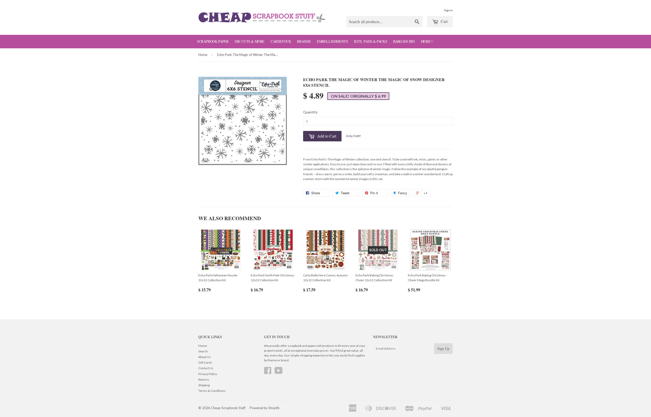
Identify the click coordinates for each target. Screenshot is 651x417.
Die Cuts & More (249, 41)
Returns (203, 379)
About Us (204, 357)
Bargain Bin (404, 41)
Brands (304, 41)
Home (202, 55)
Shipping (204, 385)
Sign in (448, 10)
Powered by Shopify (265, 408)
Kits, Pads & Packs (370, 41)
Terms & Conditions (212, 391)
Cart (444, 21)
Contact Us (205, 368)
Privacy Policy (207, 374)
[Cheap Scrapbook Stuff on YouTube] (279, 372)
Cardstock (281, 41)
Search (203, 351)
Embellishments (332, 41)
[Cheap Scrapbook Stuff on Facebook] (268, 372)
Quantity (310, 112)
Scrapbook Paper (213, 41)
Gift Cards (205, 362)
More (426, 41)
